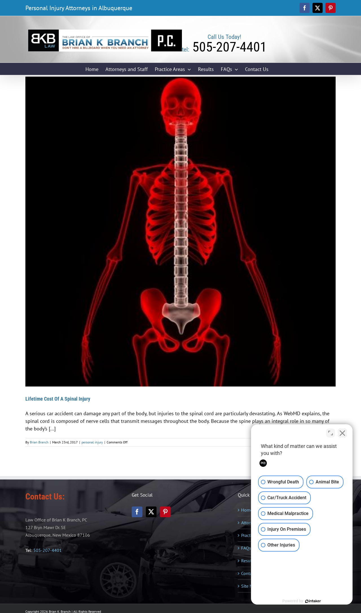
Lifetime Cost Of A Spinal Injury (57, 399)
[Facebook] (137, 512)
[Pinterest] (165, 512)
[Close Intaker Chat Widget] (342, 432)
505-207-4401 (47, 550)
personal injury (92, 442)
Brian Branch (39, 442)
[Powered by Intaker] (313, 601)
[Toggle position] (330, 432)
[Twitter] (151, 512)
